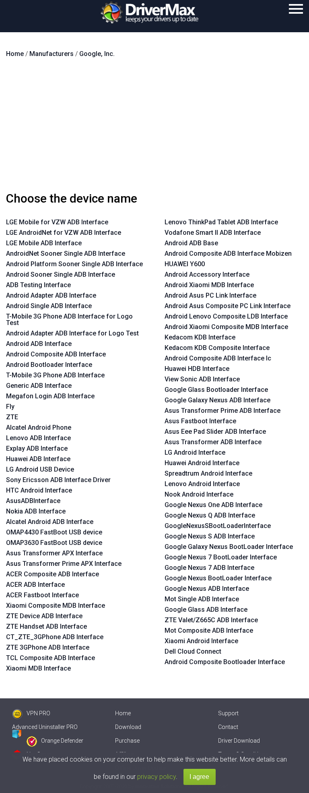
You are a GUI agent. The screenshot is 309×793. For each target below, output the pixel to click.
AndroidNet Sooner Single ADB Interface (65, 253)
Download (128, 727)
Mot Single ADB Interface (202, 599)
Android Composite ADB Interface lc (218, 358)
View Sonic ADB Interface (202, 379)
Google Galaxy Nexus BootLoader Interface (229, 547)
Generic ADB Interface (39, 385)
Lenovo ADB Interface (38, 438)
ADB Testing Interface (38, 285)
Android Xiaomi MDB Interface (209, 285)
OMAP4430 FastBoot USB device (54, 532)
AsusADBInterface (33, 501)
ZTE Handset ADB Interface (46, 626)
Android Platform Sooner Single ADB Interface (74, 264)
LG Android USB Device (40, 469)
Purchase (127, 740)
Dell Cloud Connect (193, 651)
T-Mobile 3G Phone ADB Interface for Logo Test (69, 320)
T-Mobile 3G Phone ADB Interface (55, 375)
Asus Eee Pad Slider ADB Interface (215, 431)
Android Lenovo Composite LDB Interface (226, 316)
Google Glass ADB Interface (206, 609)
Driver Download (239, 740)
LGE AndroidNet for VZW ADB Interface (63, 232)
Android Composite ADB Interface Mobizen (228, 253)
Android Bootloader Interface (49, 365)
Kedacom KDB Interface (200, 337)
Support (228, 713)
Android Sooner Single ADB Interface (60, 274)
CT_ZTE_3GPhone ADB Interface (54, 637)
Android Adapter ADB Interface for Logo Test (72, 333)
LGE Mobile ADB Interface (44, 243)
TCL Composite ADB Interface (50, 658)
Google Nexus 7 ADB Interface (209, 567)
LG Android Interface (195, 452)
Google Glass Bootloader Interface (216, 389)
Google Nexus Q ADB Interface (210, 515)
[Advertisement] (154, 128)
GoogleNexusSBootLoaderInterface (218, 526)
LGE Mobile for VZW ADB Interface (57, 222)
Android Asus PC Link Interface (210, 295)
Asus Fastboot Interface (200, 421)
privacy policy (156, 777)
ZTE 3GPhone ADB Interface (47, 647)
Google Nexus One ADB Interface (213, 505)
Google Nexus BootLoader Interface (218, 578)
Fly (10, 406)
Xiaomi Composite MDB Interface (55, 605)
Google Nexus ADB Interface (207, 588)
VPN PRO (38, 713)
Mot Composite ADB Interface (209, 630)
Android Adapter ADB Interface (51, 295)
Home (123, 713)
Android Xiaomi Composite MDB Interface (226, 327)
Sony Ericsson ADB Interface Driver (58, 480)
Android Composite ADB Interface (56, 354)
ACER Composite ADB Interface (52, 574)
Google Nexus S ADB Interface (210, 536)
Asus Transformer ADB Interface (213, 442)
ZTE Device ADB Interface (44, 616)
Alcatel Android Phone (38, 427)
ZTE (12, 417)
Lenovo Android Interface (202, 484)
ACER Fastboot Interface (42, 595)
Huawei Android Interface (202, 463)
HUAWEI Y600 (185, 264)
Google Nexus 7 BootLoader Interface (221, 557)
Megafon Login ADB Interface (50, 396)
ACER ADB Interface (35, 584)
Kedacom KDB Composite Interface (217, 348)
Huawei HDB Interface (197, 369)
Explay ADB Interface (37, 448)
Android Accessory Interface (207, 274)
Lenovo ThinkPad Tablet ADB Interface (221, 222)
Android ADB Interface (39, 344)
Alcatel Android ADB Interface (49, 522)
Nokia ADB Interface (36, 511)
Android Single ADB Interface (49, 306)
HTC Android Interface (39, 490)
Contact (228, 727)
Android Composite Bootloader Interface (225, 662)
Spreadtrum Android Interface (208, 473)
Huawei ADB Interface (38, 459)
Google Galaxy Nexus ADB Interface (217, 400)
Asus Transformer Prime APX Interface (64, 563)
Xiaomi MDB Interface (38, 668)
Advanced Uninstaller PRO (45, 727)
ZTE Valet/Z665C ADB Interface (211, 620)
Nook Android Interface (199, 494)
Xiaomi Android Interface (201, 641)
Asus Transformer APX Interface (54, 553)
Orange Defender (62, 740)
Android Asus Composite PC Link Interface (227, 306)
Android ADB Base (191, 243)
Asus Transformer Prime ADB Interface (222, 410)
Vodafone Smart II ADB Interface (213, 232)
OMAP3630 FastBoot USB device (54, 543)
